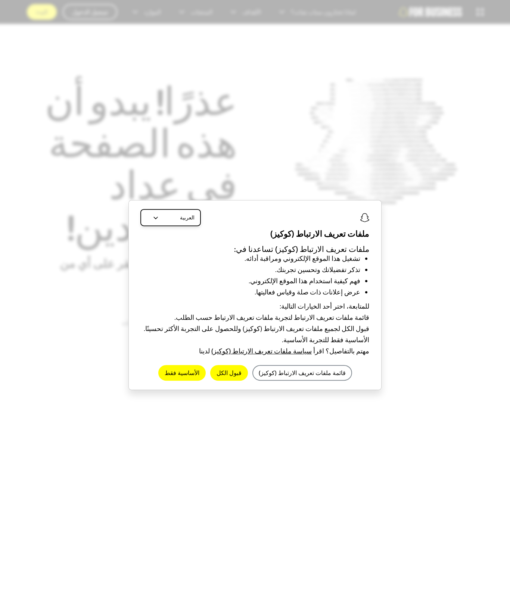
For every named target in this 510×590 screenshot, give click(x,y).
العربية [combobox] (187, 217)
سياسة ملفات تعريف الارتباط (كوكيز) (261, 351)
